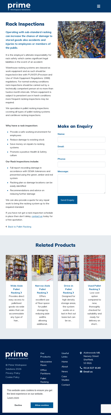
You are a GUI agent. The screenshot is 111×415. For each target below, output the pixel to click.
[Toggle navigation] (98, 6)
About (65, 366)
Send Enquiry (67, 200)
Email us (88, 371)
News (65, 371)
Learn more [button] (13, 397)
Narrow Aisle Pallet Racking (42, 289)
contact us (37, 216)
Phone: (62, 158)
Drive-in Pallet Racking (68, 289)
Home (65, 361)
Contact (66, 384)
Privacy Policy (13, 373)
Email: (61, 146)
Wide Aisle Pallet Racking (16, 289)
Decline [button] (18, 405)
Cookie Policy (13, 377)
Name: (61, 133)
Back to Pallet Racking (19, 226)
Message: (63, 171)
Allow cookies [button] (42, 405)
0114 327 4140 (92, 367)
